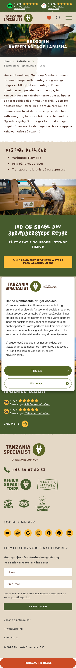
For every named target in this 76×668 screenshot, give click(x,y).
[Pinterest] (59, 533)
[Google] (28, 533)
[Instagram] (38, 533)
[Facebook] (48, 533)
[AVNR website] (24, 504)
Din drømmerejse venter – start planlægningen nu (38, 262)
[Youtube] (7, 533)
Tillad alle (36, 370)
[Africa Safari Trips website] (17, 484)
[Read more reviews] (39, 6)
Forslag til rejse (38, 663)
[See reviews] (38, 407)
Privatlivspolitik (13, 628)
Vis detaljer (36, 383)
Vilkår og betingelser (17, 620)
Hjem (7, 61)
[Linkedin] (69, 533)
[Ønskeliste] (49, 18)
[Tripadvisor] (17, 533)
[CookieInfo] (31, 286)
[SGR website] (8, 504)
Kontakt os (11, 637)
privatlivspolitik (20, 597)
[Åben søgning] (58, 18)
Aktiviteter (23, 61)
